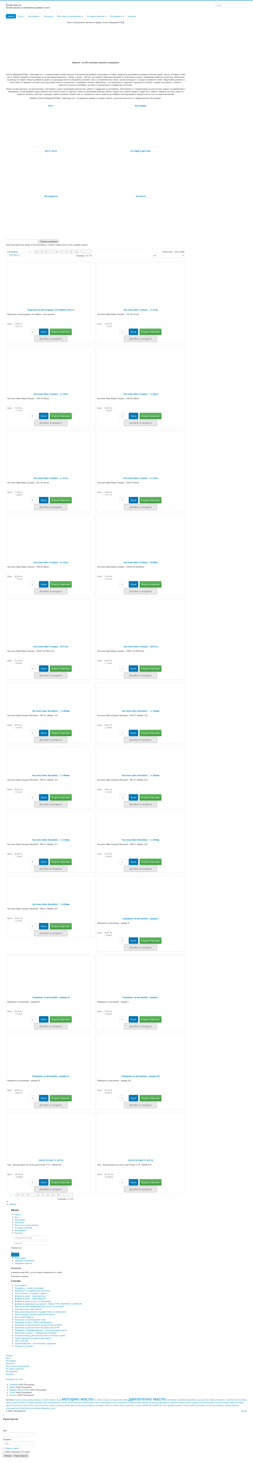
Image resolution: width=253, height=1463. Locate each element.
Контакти (132, 16)
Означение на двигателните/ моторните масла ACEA (38, 1324)
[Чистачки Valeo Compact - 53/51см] (51, 618)
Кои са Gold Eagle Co (104, 1403)
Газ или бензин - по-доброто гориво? (31, 1293)
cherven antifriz (189, 1405)
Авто (20, 16)
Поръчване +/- (15, 254)
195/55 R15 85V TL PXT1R (50, 1160)
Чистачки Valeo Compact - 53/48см (141, 562)
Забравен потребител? (25, 1260)
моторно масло (77, 1399)
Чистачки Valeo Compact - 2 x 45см (51, 394)
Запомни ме (16, 1247)
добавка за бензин (41, 1400)
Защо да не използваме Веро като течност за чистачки (39, 1306)
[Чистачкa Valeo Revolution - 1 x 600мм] (51, 885)
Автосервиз (33, 16)
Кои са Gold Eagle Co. (24, 1317)
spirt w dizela (83, 1403)
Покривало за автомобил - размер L (140, 997)
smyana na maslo (222, 1403)
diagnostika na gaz (193, 1400)
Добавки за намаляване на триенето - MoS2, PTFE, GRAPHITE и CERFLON (48, 1303)
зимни (181, 1403)
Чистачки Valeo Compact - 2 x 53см (140, 478)
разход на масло (232, 1405)
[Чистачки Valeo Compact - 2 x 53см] (141, 449)
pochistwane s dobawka (176, 1400)
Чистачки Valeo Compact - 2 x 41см (140, 309)
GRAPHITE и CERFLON (152, 1405)
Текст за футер (21, 1340)
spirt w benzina (241, 1400)
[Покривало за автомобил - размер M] (51, 971)
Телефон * (7, 1439)
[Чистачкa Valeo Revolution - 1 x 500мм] (140, 756)
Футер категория (34, 1408)
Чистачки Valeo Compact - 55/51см (141, 646)
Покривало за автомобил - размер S (140, 918)
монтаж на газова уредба (22, 1400)
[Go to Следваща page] (82, 252)
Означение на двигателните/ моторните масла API (37, 1327)
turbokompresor (54, 1403)
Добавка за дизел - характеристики (30, 1295)
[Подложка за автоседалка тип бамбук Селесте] (51, 281)
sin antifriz (98, 1400)
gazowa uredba (208, 1400)
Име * (5, 1430)
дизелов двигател (163, 1403)
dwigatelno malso (48, 1408)
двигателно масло (147, 1399)
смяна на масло (12, 1403)
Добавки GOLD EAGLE (20, 1389)
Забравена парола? (23, 1263)
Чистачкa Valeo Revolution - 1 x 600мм (51, 904)
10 (77, 251)
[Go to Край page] (89, 252)
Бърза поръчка (20, 1455)
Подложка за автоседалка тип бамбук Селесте (50, 309)
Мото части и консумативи (69, 16)
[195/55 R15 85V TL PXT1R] (51, 1131)
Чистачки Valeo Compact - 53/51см (51, 646)
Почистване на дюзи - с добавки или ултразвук (36, 1332)
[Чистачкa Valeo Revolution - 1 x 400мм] (51, 692)
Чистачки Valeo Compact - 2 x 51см (51, 478)
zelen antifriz (123, 1400)
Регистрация (20, 1258)
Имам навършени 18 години (17, 1451)
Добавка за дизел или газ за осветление (33, 1301)
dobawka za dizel (148, 1403)
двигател (174, 1403)
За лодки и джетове (96, 16)
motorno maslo (55, 1400)
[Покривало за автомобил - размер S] (140, 892)
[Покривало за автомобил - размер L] (140, 971)
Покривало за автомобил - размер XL (51, 1076)
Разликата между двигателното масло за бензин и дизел (40, 1335)
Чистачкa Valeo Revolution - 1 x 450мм (140, 711)
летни (164, 1405)
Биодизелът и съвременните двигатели (32, 1290)
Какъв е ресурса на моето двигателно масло (35, 1314)
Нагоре (244, 1410)
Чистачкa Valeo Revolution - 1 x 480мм (51, 775)
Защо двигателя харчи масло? (28, 1309)
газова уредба (208, 1403)
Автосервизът (21, 1285)
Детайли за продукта (51, 338)
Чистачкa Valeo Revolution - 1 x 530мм (51, 839)
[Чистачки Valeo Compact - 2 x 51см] (51, 449)
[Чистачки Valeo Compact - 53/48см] (141, 533)
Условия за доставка (24, 1346)
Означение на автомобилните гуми (30, 1319)
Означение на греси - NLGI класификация (33, 1322)
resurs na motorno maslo (114, 1405)
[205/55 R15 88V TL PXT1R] (140, 1131)
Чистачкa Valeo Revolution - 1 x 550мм (140, 839)
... (51, 251)
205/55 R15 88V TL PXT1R (140, 1160)
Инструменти (116, 16)
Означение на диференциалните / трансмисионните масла (41, 1330)
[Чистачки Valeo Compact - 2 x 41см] (141, 281)
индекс (232, 1403)
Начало (11, 16)
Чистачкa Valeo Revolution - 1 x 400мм (51, 711)
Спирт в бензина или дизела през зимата (33, 1338)
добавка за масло (175, 1405)
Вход (15, 1254)
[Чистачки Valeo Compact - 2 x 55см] (51, 533)
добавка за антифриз (95, 1405)
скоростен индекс (27, 1403)
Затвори (7, 1455)
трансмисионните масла (16, 1408)
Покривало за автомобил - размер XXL (140, 1076)
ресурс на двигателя (193, 1403)
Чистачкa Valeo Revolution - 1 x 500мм (140, 775)
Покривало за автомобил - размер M (50, 997)
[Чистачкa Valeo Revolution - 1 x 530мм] (51, 821)
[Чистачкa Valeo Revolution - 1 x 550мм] (140, 821)
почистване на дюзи (133, 1405)
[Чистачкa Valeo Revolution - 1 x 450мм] (140, 692)
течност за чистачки (69, 1403)
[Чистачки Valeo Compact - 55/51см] (141, 618)
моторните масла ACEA (24, 1405)
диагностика (76, 1405)
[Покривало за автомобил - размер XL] (51, 1050)
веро (84, 1405)
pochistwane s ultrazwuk (224, 1400)
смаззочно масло (41, 1405)
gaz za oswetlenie (120, 1403)
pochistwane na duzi (204, 1405)
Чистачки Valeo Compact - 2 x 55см (51, 562)
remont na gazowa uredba (59, 1405)
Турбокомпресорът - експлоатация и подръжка (35, 1343)
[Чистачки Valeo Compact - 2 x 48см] (141, 365)
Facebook (14, 1384)
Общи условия (11, 1448)
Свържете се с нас (14, 1379)
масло (91, 1403)
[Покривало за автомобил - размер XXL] (140, 1050)
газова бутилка (134, 1403)
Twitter (12, 1387)
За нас (12, 1392)
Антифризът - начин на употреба (29, 1288)
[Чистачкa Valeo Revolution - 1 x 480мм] (51, 756)
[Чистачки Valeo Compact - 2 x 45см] (51, 365)
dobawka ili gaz (41, 1403)
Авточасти (48, 16)
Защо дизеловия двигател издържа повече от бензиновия (40, 1311)
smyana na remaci (110, 1400)
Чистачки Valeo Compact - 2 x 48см (140, 394)
